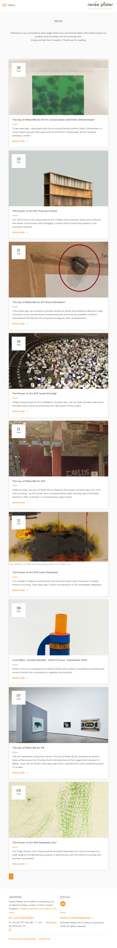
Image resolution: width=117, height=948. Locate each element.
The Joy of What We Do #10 (28, 481)
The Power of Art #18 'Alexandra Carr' (34, 842)
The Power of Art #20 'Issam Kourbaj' (34, 393)
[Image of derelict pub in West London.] (58, 449)
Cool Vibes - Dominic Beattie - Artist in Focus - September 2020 (49, 660)
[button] (9, 5)
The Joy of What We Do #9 (28, 747)
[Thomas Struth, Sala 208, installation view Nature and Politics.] (58, 715)
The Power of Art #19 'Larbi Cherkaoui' (35, 572)
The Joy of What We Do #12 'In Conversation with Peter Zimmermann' (53, 119)
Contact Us (44, 939)
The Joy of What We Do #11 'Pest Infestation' (38, 302)
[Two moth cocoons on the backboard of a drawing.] (58, 270)
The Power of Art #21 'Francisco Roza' (34, 211)
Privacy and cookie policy (22, 939)
